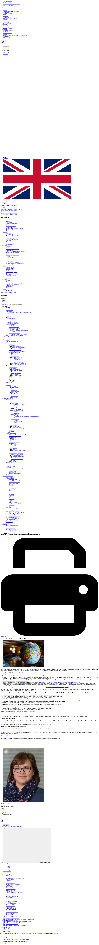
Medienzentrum (12, 495)
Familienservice (14, 353)
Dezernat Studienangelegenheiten (16, 453)
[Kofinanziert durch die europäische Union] (11, 937)
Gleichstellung (12, 345)
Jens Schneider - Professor (14, 333)
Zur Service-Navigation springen (10, 2)
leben (4, 266)
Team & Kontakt (14, 445)
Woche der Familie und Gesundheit (18, 364)
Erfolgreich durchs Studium (12, 239)
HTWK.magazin (9, 310)
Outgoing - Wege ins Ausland (12, 284)
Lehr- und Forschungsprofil (12, 341)
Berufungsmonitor (12, 319)
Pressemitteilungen (10, 308)
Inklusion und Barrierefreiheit (15, 350)
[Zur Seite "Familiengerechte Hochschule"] (11, 918)
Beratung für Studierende (11, 901)
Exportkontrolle (14, 402)
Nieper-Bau (11, 497)
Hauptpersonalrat (12, 471)
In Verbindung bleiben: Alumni (12, 264)
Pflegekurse (16, 360)
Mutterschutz (14, 354)
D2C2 (12, 408)
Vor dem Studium (9, 234)
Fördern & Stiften (9, 261)
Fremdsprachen (9, 270)
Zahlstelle (13, 449)
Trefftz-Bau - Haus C (13, 502)
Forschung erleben (10, 256)
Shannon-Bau (11, 499)
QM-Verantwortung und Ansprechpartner (17, 377)
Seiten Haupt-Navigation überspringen (9, 214)
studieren (5, 232)
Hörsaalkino (8, 274)
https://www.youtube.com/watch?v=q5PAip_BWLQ (57, 687)
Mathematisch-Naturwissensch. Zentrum (14, 892)
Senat (7, 463)
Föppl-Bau (11, 486)
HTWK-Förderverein (10, 913)
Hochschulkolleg (12, 443)
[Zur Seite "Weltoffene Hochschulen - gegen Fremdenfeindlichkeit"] (17, 921)
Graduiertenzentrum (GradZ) (12, 912)
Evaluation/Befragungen (16, 370)
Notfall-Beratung (17, 359)
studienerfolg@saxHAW (16, 427)
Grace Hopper (14, 390)
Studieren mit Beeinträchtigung (18, 351)
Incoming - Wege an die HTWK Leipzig (14, 283)
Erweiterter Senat (12, 465)
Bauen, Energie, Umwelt (14, 513)
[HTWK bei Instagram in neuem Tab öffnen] (7, 927)
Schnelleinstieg (6, 52)
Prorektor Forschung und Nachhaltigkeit (17, 428)
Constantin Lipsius (15, 391)
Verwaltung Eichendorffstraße (15, 503)
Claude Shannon (14, 394)
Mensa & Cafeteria (10, 268)
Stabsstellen (11, 431)
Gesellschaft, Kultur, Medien (15, 514)
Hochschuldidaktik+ (15, 414)
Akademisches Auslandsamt (15, 436)
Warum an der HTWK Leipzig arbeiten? (14, 335)
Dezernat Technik (12, 461)
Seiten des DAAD (57, 689)
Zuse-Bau (11, 506)
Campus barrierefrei (10, 477)
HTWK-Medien (9, 229)
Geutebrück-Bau (12, 488)
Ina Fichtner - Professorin (14, 329)
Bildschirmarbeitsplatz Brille (15, 473)
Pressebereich (9, 885)
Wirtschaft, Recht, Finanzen (14, 516)
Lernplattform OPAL (10, 906)
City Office (11, 484)
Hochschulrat (9, 462)
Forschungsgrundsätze (10, 247)
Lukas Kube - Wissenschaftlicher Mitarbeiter (18, 330)
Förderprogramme (10, 250)
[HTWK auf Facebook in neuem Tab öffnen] (7, 930)
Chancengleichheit (10, 342)
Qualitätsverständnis (13, 367)
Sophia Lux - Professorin (14, 327)
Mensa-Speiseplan (10, 879)
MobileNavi (3, 943)
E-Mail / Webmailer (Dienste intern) (13, 884)
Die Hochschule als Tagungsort (12, 262)
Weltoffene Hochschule (11, 382)
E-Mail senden (4, 819)
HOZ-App (16, 413)
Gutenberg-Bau (12, 489)
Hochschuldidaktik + (10, 904)
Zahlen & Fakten (9, 384)
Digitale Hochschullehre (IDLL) (13, 903)
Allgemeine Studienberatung (17, 454)
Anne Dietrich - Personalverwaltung (16, 325)
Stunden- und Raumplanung (17, 459)
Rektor (10, 400)
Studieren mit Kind (15, 356)
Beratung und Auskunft (16, 346)
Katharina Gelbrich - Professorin (15, 331)
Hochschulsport (9, 269)
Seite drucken (6, 824)
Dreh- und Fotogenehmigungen (12, 518)
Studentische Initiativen (11, 275)
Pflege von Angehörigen (16, 357)
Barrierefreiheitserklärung (11, 529)
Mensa (10, 496)
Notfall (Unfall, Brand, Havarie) (13, 877)
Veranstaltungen (9, 286)
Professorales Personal (10, 318)
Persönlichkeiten (12, 386)
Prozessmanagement (15, 369)
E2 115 (4, 812)
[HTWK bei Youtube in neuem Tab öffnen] (6, 931)
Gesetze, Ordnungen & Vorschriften (16, 468)
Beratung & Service (10, 244)
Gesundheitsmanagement (11, 272)
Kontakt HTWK (6, 158)
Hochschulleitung (9, 399)
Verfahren (13, 380)
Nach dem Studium (10, 243)
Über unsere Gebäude (10, 478)
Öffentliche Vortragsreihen (11, 223)
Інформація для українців (12, 314)
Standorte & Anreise (10, 883)
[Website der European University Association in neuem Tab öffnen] (16, 916)
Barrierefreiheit (22, 939)
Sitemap (27, 939)
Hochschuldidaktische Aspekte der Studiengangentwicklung (27, 416)
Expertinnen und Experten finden (13, 511)
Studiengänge (9, 233)
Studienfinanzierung (10, 238)
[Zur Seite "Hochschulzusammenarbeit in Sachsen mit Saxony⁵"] (10, 924)
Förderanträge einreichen (16, 407)
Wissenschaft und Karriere (11, 322)
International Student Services (17, 456)
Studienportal (9, 907)
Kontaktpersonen (9, 287)
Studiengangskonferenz (16, 373)
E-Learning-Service (15, 423)
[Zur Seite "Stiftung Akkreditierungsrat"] (15, 925)
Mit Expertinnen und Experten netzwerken (15, 263)
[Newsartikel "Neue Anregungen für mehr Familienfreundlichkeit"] (19, 919)
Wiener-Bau (11, 505)
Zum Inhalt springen (7, 1)
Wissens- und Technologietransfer (13, 252)
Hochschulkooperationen (11, 281)
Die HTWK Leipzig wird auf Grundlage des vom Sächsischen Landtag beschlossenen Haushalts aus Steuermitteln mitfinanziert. (31, 933)
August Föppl (14, 392)
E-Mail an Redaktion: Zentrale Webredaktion (12, 826)
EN (71, 198)
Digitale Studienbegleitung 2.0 (17, 410)
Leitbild (7, 340)
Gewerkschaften (12, 472)
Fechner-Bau (11, 485)
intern (4, 289)
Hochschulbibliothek (13, 439)
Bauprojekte (8, 507)
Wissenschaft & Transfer (11, 259)
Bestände (13, 438)
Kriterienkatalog (14, 374)
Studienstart (8, 236)
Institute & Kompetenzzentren (12, 249)
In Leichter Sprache (13, 530)
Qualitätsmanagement (10, 365)
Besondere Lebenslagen (11, 241)
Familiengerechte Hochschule (15, 352)
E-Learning (8, 902)
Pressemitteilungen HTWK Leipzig (13, 509)
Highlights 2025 (9, 307)
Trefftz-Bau (11, 501)
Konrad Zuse (14, 397)
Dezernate (8, 447)
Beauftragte (8, 474)
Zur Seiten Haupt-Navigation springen (11, 4)
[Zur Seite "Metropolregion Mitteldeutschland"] (12, 922)
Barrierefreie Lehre (15, 426)
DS (4, 809)
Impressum (8, 526)
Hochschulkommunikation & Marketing (14, 228)
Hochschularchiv (12, 437)
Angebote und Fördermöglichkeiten (18, 347)
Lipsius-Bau (11, 494)
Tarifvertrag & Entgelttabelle (15, 470)
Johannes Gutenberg (15, 388)
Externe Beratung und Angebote (18, 348)
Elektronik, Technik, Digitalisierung (16, 512)
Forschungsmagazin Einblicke (12, 255)
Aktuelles (8, 221)
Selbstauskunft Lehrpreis (19, 422)
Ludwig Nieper (14, 393)
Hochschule (5, 220)
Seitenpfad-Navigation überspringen (8, 292)
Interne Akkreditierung (16, 375)
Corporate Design (9, 522)
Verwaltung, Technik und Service (13, 323)
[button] (6, 48)
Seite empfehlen (6, 825)
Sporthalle (11, 500)
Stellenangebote (9, 222)
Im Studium (8, 240)
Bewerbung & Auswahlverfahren (13, 235)
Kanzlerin (11, 430)
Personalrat (8, 467)
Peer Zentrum (14, 425)
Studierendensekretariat (16, 455)
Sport (7, 893)
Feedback (11, 376)
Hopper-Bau (11, 491)
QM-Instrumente (12, 368)
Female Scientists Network (19, 404)
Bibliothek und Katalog (11, 889)
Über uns (8, 224)
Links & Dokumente (18, 362)
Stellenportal (8, 278)
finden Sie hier (22, 672)
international (5, 279)
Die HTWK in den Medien (11, 517)
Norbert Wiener (14, 396)
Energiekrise (8, 316)
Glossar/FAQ (11, 381)
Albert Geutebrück (15, 387)
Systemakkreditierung (13, 379)
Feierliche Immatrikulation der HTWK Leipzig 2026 (20, 312)
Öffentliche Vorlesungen (11, 908)
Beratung (16, 417)
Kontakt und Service (10, 257)
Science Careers (14, 403)
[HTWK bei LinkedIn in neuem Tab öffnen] (7, 928)
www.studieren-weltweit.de (70, 689)
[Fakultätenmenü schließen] (3, 42)
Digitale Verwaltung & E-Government (19, 450)
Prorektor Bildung (12, 405)
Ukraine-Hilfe (9, 313)
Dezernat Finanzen (13, 448)
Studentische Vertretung (11, 276)
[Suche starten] (14, 207)
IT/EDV (13, 460)
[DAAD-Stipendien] (23, 667)
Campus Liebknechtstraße (14, 482)
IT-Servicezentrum (12, 444)
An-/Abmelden (9, 290)
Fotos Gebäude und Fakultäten (12, 520)
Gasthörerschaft (9, 337)
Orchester (8, 273)
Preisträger (16, 420)
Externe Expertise (15, 371)
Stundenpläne (9, 880)
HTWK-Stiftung (9, 914)
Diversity (11, 344)
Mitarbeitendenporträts (10, 324)
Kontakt (7, 230)
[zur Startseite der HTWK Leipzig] (9, 213)
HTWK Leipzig (4, 211)
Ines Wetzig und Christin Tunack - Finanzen (18, 334)
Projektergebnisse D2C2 (19, 409)
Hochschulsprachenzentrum (14, 442)
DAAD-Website (7, 738)
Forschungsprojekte (10, 253)
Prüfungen (8, 881)
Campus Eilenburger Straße (14, 480)
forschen (5, 245)
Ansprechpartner (17, 358)
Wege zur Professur (13, 321)
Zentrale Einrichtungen (11, 433)
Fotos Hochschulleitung (11, 519)
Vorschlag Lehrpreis (18, 421)
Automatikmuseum (13, 479)
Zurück (2, 742)
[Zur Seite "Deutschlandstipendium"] (10, 920)
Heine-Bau (11, 490)
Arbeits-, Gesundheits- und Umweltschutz (15, 878)
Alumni (7, 910)
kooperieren (5, 258)
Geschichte (8, 385)
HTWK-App (17, 411)
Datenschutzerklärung (10, 528)
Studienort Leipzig (10, 267)
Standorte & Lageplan (10, 227)
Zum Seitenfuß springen (8, 5)
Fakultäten (5, 54)
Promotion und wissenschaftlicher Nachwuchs (16, 251)
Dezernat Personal (12, 451)
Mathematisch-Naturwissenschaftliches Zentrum (19, 434)
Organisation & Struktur (11, 226)
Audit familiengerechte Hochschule (18, 363)
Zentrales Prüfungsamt (16, 457)
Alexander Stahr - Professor (14, 328)
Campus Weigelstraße (13, 483)
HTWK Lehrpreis (15, 419)
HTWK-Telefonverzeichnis (12, 525)
